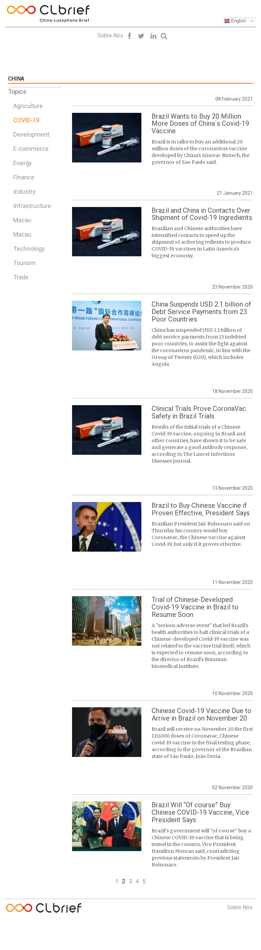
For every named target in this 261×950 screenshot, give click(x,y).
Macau (22, 234)
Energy (22, 163)
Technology (29, 248)
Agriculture (28, 105)
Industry (24, 191)
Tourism (24, 262)
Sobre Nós (110, 35)
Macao (22, 220)
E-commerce (31, 148)
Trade (21, 277)
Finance (23, 177)
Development (31, 134)
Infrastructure (32, 205)
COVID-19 (26, 120)
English (238, 20)
